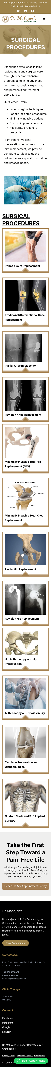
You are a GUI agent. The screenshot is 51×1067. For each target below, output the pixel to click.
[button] (31, 1061)
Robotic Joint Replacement (22, 266)
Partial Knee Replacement (21, 365)
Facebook (7, 1018)
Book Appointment (16, 943)
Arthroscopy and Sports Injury (25, 713)
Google (6, 1027)
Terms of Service (25, 1056)
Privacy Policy (8, 1056)
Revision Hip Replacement (22, 618)
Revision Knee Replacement (23, 414)
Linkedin (6, 1031)
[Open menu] (43, 19)
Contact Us (39, 1056)
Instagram (7, 1022)
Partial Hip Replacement (20, 569)
